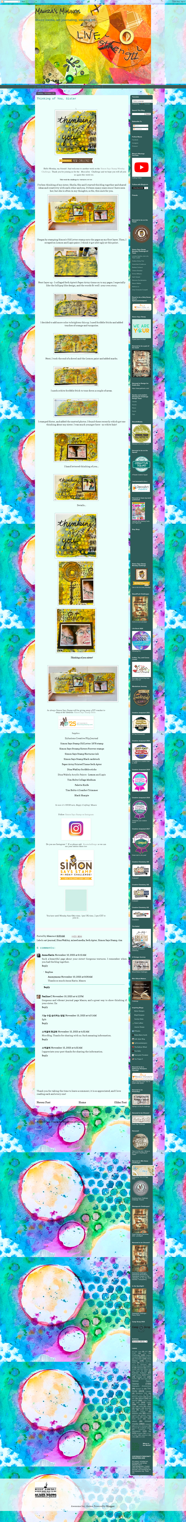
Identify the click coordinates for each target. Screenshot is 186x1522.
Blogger (110, 1506)
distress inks (137, 1413)
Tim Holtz (137, 1051)
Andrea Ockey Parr (138, 261)
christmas (142, 1404)
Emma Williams (137, 274)
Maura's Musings (58, 11)
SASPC (134, 1379)
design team (144, 1410)
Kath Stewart (136, 277)
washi (140, 1437)
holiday (145, 1417)
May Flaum (136, 1371)
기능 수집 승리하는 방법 (53, 1015)
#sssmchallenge (90, 844)
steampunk (136, 1431)
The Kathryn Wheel (140, 1047)
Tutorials (148, 1391)
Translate (147, 104)
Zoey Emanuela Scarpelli (140, 290)
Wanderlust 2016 (141, 1393)
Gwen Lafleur (138, 1023)
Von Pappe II (138, 1059)
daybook (138, 1408)
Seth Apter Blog (139, 1039)
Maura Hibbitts (136, 283)
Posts (137, 126)
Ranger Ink (141, 1377)
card (137, 1403)
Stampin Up (139, 1389)
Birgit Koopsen (139, 1015)
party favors (138, 1426)
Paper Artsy (136, 1375)
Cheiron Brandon (137, 270)
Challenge (136, 1355)
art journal (50, 940)
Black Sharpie (81, 795)
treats (136, 1435)
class (133, 1406)
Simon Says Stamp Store (84, 712)
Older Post (120, 1102)
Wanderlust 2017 (137, 1395)
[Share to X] (77, 936)
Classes (61, 86)
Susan (134, 411)
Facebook (135, 140)
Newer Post (43, 1102)
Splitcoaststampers (140, 1043)
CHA (144, 1353)
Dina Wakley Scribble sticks (81, 769)
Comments (138, 129)
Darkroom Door (146, 1357)
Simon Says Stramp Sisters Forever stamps (81, 748)
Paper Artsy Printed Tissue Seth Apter (82, 764)
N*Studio (137, 1031)
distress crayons (138, 1411)
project (146, 1426)
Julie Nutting (144, 1369)
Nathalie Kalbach (139, 1373)
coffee (141, 1406)
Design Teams (49, 86)
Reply (45, 966)
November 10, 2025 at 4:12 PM (68, 996)
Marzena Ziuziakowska (139, 280)
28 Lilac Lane (136, 1351)
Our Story (97, 86)
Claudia (134, 401)
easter (137, 1417)
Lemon (91, 774)
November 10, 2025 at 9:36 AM (77, 977)
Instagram (135, 143)
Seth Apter (91, 940)
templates (148, 1433)
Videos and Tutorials (74, 86)
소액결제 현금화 (49, 1031)
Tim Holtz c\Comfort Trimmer (82, 790)
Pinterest (135, 146)
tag (150, 1431)
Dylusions (143, 1364)
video (133, 1437)
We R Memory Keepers (141, 1396)
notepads (148, 1424)
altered (141, 1398)
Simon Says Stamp (107, 940)
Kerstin (134, 405)
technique (139, 1433)
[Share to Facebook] (79, 936)
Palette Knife (82, 785)
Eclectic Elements (137, 1366)
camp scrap (147, 1400)
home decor (136, 1419)
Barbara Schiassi (137, 267)
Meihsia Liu (135, 286)
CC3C (134, 1353)
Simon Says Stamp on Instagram (79, 814)
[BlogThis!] (75, 936)
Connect (87, 86)
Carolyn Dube (138, 1019)
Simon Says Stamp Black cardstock (82, 759)
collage (148, 1406)
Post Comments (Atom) (89, 1112)
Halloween (140, 1368)
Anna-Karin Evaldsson (139, 264)
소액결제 (46, 1047)
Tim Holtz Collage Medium (81, 780)
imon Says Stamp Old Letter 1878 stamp (82, 743)
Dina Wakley (63, 940)
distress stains (146, 1415)
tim (120, 940)
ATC (146, 1351)
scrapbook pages (145, 1428)
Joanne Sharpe (139, 1027)
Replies (49, 972)
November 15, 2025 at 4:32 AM (73, 1031)
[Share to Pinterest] (81, 936)
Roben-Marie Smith (140, 1035)
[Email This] (73, 936)
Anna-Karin (48, 955)
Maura (134, 408)
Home (39, 86)
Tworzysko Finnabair (141, 1055)
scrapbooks (142, 1429)
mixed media (78, 940)
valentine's (144, 1435)
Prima (148, 1375)
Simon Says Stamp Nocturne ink (82, 754)
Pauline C (47, 996)
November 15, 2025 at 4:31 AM (81, 1015)
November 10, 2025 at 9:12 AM (70, 955)
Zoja (133, 414)
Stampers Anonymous (141, 1386)
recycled (134, 1427)
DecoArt (138, 1359)
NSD (145, 1371)
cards (149, 1403)
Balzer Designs (139, 1011)
